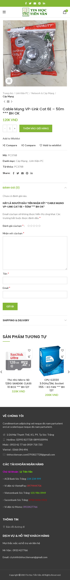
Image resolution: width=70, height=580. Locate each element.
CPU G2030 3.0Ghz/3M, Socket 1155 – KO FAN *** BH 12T (52, 385)
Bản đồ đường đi (15, 526)
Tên (6, 273)
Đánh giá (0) (11, 187)
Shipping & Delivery (16, 320)
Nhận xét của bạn (13, 233)
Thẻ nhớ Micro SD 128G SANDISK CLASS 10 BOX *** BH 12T (18, 383)
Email (6, 287)
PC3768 (18, 166)
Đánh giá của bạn (13, 225)
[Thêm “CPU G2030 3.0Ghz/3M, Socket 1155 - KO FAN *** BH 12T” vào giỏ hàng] (62, 356)
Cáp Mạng (8, 96)
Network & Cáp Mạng (42, 93)
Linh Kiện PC (22, 93)
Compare (11, 145)
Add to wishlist (52, 145)
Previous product (4, 101)
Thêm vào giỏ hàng (36, 128)
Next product (11, 101)
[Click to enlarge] (9, 80)
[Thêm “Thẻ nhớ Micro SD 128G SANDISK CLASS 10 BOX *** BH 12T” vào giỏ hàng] (29, 356)
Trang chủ (8, 93)
